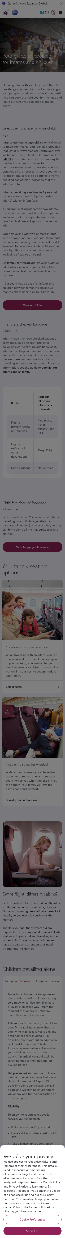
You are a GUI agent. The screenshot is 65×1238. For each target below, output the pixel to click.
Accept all (32, 1230)
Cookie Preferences (33, 1219)
